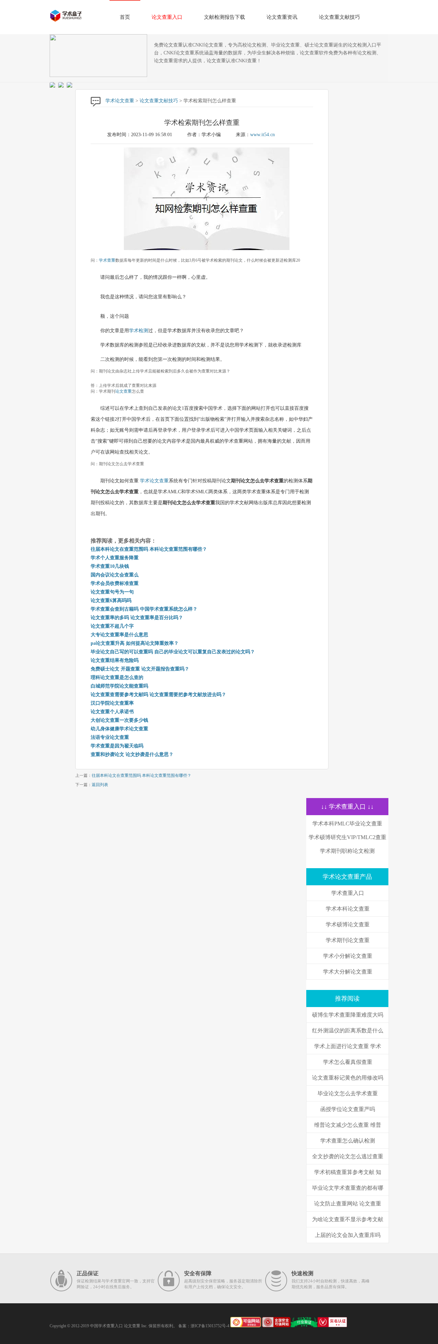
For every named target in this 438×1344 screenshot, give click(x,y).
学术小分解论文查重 (347, 956)
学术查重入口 (347, 893)
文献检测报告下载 (224, 17)
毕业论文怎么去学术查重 (348, 1093)
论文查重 (123, 391)
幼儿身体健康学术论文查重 (119, 728)
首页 (125, 17)
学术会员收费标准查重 (115, 583)
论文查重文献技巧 (339, 17)
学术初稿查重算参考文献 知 (347, 1172)
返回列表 (100, 784)
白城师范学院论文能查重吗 (119, 686)
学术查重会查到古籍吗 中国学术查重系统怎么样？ (144, 609)
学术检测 (138, 330)
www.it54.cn (262, 134)
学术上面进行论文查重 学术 (347, 1046)
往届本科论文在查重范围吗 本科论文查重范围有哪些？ (149, 549)
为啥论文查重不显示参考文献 (347, 1219)
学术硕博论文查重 (348, 924)
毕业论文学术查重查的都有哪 (347, 1188)
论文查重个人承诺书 (112, 711)
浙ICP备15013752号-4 (210, 1325)
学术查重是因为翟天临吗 (117, 745)
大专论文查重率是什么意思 (119, 634)
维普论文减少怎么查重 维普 (347, 1125)
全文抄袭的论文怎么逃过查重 (347, 1156)
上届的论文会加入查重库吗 (348, 1235)
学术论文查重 (119, 100)
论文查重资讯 (282, 17)
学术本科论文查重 (348, 909)
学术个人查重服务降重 (115, 557)
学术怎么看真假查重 (347, 1062)
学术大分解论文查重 (347, 972)
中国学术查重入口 (106, 1325)
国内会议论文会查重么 (115, 574)
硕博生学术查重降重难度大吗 (347, 1015)
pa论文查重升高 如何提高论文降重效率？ (135, 643)
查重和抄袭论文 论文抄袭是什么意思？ (132, 754)
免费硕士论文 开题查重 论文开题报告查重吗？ (140, 668)
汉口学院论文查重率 (112, 703)
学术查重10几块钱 (110, 566)
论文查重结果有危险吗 (115, 660)
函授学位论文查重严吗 (347, 1109)
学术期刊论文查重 (348, 940)
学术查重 (107, 260)
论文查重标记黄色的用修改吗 (347, 1078)
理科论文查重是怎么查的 (117, 677)
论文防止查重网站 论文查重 (347, 1203)
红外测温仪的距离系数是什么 (347, 1030)
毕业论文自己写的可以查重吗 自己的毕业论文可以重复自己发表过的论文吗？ (173, 651)
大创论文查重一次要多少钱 (119, 720)
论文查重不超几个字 (112, 626)
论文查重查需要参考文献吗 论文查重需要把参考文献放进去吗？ (158, 694)
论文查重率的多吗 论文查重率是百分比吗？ (137, 617)
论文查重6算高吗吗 (111, 600)
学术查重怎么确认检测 (347, 1141)
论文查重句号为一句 (112, 592)
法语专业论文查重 (110, 737)
